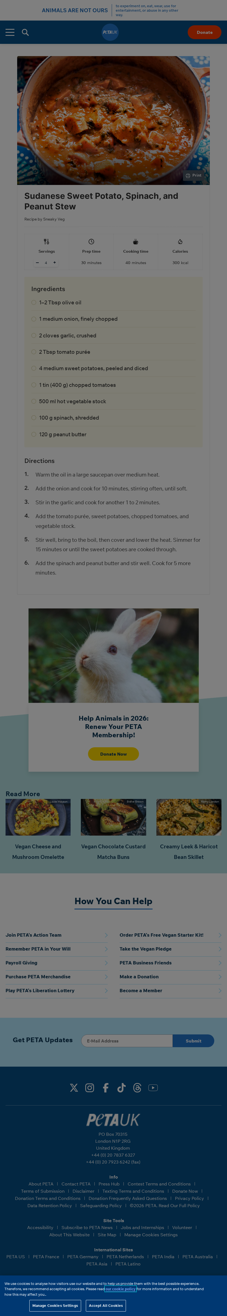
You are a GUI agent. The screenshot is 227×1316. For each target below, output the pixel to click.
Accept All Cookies (106, 1305)
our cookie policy (120, 1289)
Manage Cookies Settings (55, 1305)
